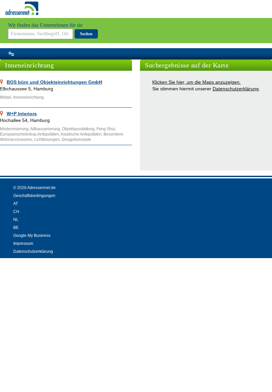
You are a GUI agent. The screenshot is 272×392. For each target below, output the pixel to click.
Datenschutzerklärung (236, 88)
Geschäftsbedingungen (34, 195)
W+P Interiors (22, 113)
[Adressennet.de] (21, 8)
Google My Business (31, 235)
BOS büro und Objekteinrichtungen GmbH (54, 82)
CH (16, 211)
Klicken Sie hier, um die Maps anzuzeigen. (196, 82)
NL (16, 219)
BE (16, 227)
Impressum (23, 243)
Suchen (86, 34)
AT (15, 203)
